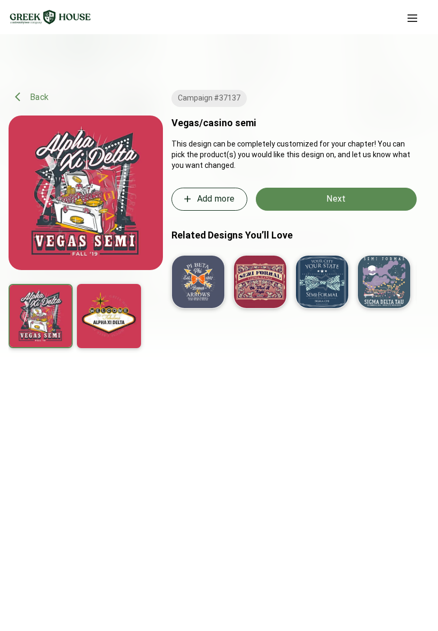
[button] (412, 18)
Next (336, 199)
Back (39, 96)
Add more (215, 199)
